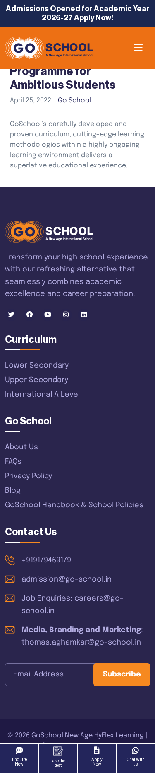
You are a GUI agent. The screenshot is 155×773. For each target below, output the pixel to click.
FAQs (13, 461)
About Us (21, 447)
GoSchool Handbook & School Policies (74, 505)
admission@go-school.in (66, 579)
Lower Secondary (37, 365)
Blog (13, 490)
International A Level (42, 394)
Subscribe (122, 674)
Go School (74, 100)
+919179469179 (46, 560)
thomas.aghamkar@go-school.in (81, 642)
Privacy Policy (28, 476)
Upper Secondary (36, 380)
